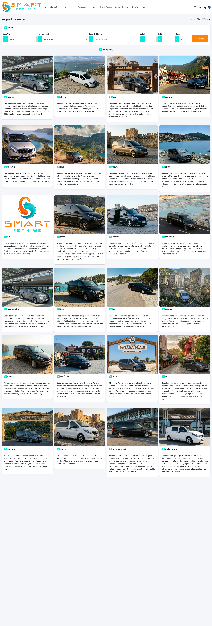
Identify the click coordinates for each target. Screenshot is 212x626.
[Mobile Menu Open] (45, 7)
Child (159, 34)
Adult (142, 34)
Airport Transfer (122, 7)
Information (55, 7)
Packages (82, 7)
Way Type (7, 34)
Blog (143, 7)
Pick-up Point (43, 34)
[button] (195, 7)
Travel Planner (106, 7)
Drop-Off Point (95, 34)
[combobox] (65, 39)
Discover (69, 7)
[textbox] (116, 39)
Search (201, 39)
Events (135, 7)
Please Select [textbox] (49, 39)
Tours (93, 7)
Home (192, 19)
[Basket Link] (200, 7)
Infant (177, 34)
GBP (205, 7)
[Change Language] (209, 7)
